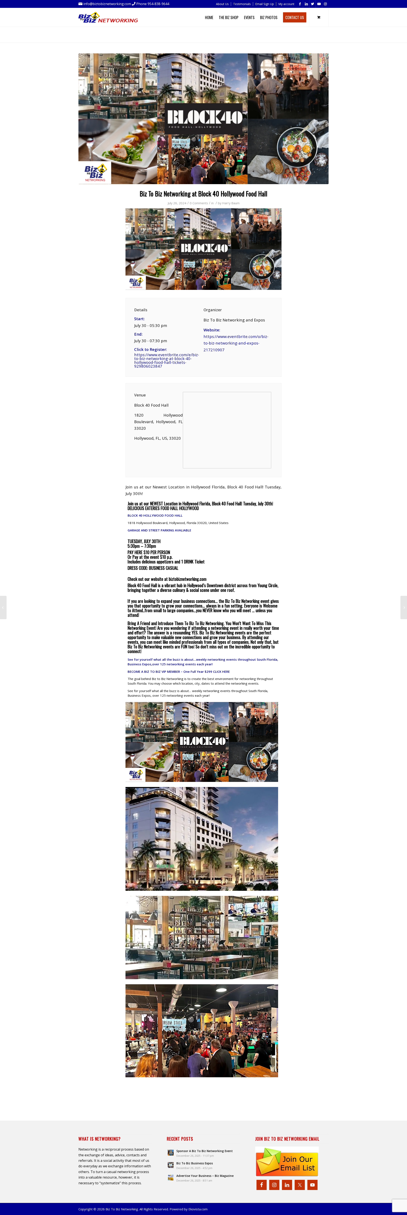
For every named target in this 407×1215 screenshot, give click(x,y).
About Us (222, 4)
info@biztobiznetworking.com (107, 3)
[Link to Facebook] (300, 4)
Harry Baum (231, 203)
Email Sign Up (264, 4)
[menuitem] (222, 4)
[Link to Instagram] (325, 4)
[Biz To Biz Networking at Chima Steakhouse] (3, 607)
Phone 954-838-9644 (152, 3)
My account (286, 4)
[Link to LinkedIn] (306, 4)
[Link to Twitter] (312, 4)
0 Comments (199, 203)
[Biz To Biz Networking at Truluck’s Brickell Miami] (403, 607)
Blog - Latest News (122, 32)
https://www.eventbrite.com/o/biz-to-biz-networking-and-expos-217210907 (236, 343)
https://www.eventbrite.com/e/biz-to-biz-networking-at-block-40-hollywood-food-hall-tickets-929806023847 (166, 360)
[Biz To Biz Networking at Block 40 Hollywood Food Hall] (203, 118)
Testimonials (242, 4)
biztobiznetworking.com (187, 579)
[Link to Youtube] (319, 4)
